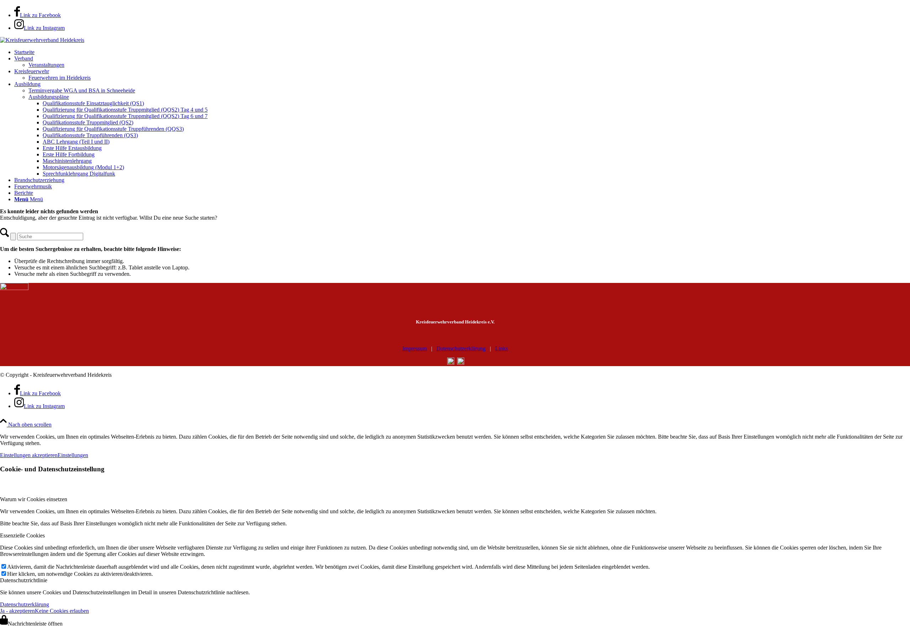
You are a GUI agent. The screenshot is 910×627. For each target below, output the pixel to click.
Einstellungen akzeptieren (29, 455)
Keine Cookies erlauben (62, 611)
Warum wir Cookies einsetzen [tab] (33, 499)
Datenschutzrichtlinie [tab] (23, 580)
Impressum (414, 348)
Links (501, 348)
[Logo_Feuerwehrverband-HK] (42, 40)
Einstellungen (73, 455)
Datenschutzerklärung (461, 348)
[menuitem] (462, 52)
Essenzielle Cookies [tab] (22, 535)
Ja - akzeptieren (17, 611)
